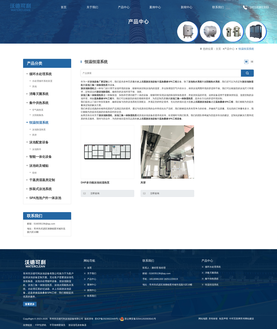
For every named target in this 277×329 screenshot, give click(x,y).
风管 (143, 182)
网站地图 (202, 318)
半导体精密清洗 (57, 325)
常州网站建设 (247, 318)
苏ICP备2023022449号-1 (107, 318)
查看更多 (30, 304)
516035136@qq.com (44, 223)
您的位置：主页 (212, 48)
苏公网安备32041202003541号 (140, 318)
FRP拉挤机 (40, 325)
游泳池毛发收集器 (77, 325)
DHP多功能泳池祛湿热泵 (95, 182)
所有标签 (213, 318)
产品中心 (229, 48)
